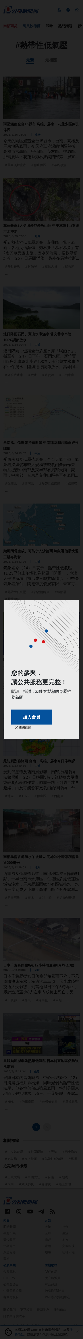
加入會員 (32, 717)
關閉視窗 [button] (24, 727)
